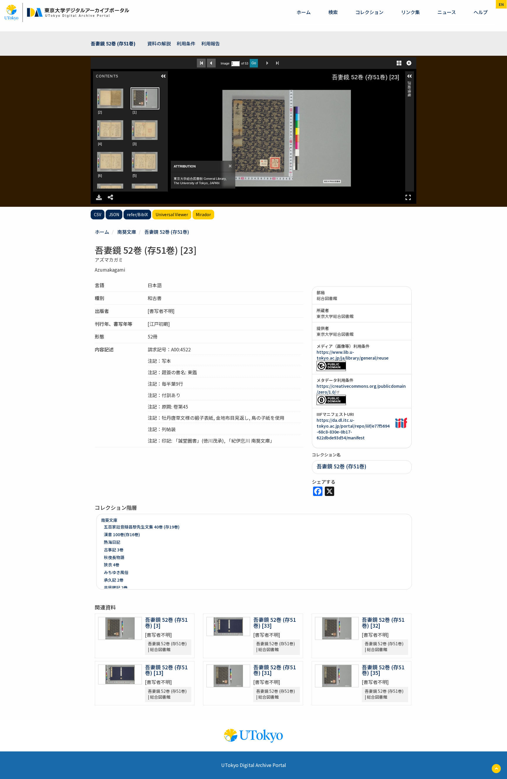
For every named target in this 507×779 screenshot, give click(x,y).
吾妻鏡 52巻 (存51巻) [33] (274, 622)
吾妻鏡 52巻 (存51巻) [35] (383, 670)
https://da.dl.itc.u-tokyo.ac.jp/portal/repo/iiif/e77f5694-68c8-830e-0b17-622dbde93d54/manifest (353, 429)
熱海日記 (112, 542)
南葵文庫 (126, 231)
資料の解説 (159, 43)
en (501, 4)
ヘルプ (481, 12)
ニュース (446, 12)
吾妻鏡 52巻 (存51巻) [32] (383, 622)
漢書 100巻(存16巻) (122, 534)
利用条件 (186, 43)
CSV (97, 214)
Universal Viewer (172, 214)
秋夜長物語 (114, 557)
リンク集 (410, 12)
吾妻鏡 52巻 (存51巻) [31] (274, 670)
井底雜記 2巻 (116, 587)
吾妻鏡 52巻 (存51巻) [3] (166, 622)
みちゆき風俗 (116, 572)
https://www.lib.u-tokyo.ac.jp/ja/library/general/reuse (352, 355)
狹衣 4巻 (111, 565)
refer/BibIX (137, 214)
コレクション (369, 12)
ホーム (304, 12)
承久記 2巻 (114, 580)
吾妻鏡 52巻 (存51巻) (113, 43)
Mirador (203, 214)
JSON (114, 214)
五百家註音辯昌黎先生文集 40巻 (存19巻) (142, 527)
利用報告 (210, 43)
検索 (333, 12)
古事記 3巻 (114, 550)
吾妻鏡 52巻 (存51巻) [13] (166, 670)
